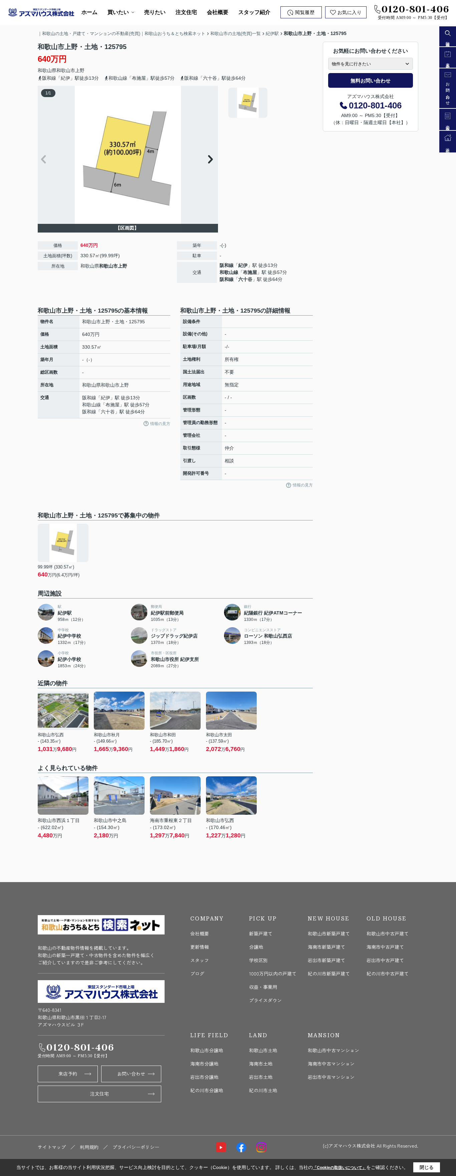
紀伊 (243, 265)
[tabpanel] (269, 103)
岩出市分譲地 (204, 1077)
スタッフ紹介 (254, 12)
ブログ (197, 973)
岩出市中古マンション (331, 1077)
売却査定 (447, 124)
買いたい (118, 12)
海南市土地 (260, 1063)
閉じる (427, 1167)
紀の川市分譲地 (206, 1090)
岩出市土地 (260, 1077)
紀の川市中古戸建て (388, 973)
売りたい (155, 12)
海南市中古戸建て (385, 946)
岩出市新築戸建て (326, 960)
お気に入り (349, 12)
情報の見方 (160, 423)
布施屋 (250, 272)
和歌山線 (229, 272)
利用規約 (89, 1147)
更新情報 (199, 946)
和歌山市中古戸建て (388, 933)
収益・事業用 (263, 987)
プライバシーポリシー (135, 1147)
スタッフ (199, 960)
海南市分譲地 (204, 1063)
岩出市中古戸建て (385, 960)
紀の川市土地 (263, 1090)
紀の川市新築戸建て (329, 973)
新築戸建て (260, 933)
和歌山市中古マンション (333, 1050)
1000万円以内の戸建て (272, 973)
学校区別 (258, 960)
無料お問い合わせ (371, 80)
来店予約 (67, 1073)
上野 (79, 70)
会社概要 (217, 12)
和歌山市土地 (263, 1050)
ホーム (89, 12)
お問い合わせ (131, 1073)
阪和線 (227, 265)
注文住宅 (186, 12)
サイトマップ (52, 1147)
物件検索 (447, 40)
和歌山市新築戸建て (329, 933)
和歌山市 (65, 70)
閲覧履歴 (304, 12)
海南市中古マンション (331, 1063)
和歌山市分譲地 (206, 1050)
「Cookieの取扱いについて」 (339, 1167)
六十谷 (245, 279)
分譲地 (256, 946)
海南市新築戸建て (326, 946)
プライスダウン (265, 1000)
